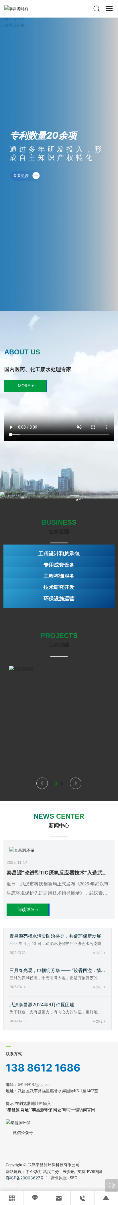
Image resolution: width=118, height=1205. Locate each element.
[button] (42, 783)
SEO (74, 1177)
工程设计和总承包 (59, 554)
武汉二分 (51, 1172)
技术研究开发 (59, 587)
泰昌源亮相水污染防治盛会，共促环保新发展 (55, 936)
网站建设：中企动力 (24, 1172)
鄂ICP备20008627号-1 (27, 1177)
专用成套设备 (59, 565)
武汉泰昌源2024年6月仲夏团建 (41, 1004)
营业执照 (59, 1177)
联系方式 (14, 1054)
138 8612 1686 (43, 1067)
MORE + (99, 953)
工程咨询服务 (59, 576)
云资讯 (69, 1172)
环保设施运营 (59, 598)
